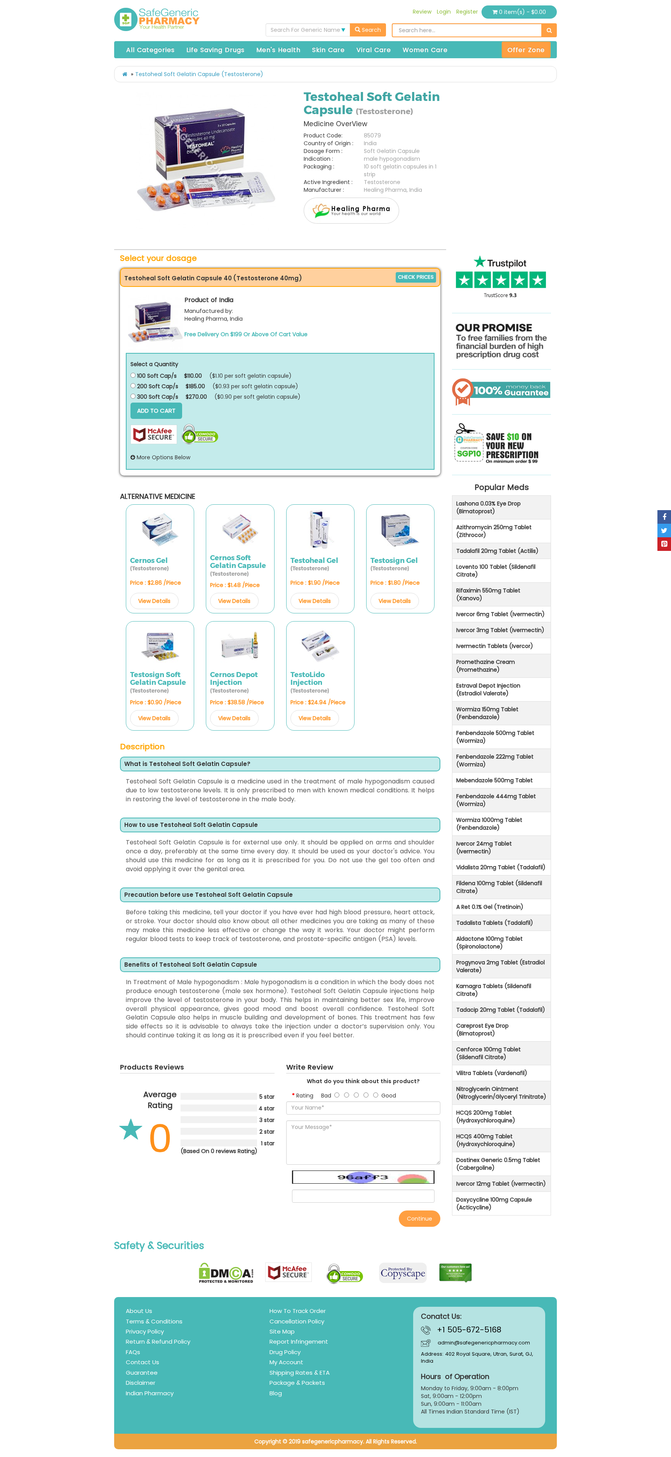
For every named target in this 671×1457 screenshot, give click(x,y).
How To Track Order (297, 1311)
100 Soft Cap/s (156, 376)
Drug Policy (285, 1352)
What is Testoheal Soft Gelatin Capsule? (187, 764)
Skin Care (328, 49)
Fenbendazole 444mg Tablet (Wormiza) (496, 800)
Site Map (282, 1331)
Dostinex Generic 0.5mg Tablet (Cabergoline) (498, 1164)
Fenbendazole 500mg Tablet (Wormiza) (495, 737)
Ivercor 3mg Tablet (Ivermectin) (500, 630)
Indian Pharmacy (150, 1393)
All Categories (150, 49)
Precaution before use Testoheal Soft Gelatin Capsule (208, 895)
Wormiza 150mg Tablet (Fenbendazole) (487, 713)
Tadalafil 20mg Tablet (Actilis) (497, 551)
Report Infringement (298, 1341)
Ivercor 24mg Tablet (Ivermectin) (484, 847)
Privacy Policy (145, 1331)
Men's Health (278, 49)
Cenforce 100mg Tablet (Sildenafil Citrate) (488, 1053)
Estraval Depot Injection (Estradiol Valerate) (488, 689)
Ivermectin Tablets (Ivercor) (494, 646)
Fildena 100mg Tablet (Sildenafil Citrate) (499, 887)
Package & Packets (297, 1383)
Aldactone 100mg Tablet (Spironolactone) (489, 942)
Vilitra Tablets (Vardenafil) (491, 1073)
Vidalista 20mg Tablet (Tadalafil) (501, 867)
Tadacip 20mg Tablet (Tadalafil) (500, 1010)
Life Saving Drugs (215, 49)
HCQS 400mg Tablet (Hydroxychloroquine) (485, 1140)
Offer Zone (526, 49)
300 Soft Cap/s (157, 397)
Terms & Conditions (154, 1321)
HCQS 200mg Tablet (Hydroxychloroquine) (485, 1116)
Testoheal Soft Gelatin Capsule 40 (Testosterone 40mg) (213, 278)
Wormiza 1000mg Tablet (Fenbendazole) (489, 824)
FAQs (133, 1352)
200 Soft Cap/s (157, 386)
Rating (304, 1095)
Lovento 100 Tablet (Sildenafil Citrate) (495, 570)
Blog (275, 1393)
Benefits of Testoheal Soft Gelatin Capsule (190, 965)
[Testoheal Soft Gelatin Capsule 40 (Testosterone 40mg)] (155, 323)
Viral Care (373, 49)
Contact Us (142, 1362)
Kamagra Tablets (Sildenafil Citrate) (493, 990)
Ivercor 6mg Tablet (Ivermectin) (500, 614)
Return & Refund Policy (158, 1341)
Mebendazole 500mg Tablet (494, 780)
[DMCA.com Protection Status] (226, 1273)
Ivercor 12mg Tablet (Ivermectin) (501, 1184)
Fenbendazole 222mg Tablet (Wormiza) (495, 760)
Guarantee (142, 1372)
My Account (286, 1362)
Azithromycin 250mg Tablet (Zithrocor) (494, 531)
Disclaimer (140, 1383)
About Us (139, 1311)
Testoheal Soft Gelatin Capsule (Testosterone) (199, 74)
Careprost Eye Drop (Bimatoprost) (482, 1029)
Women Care (425, 49)
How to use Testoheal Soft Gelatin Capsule (191, 825)
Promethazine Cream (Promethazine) (485, 666)
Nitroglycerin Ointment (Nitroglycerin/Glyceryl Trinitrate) (501, 1093)
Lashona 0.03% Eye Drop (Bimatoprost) (488, 507)
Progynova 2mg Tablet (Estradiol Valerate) (500, 966)
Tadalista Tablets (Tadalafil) (494, 923)
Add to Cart (156, 410)
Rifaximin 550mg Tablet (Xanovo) (488, 594)
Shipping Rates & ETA (299, 1372)
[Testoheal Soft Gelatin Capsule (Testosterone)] (206, 161)
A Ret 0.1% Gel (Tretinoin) (489, 907)
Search (370, 30)
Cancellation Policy (296, 1321)
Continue (419, 1219)
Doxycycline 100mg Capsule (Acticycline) (494, 1203)
